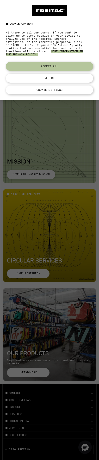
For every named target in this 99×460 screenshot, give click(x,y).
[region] (49, 50)
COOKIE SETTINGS (49, 90)
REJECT (49, 78)
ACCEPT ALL (49, 66)
